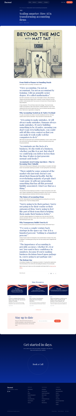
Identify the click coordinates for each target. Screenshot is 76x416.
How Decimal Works (59, 391)
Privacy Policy (54, 411)
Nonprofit (43, 400)
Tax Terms (67, 411)
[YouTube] (9, 391)
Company (46, 2)
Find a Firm (58, 398)
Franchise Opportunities (60, 400)
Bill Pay (29, 393)
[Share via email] (56, 273)
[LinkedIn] (7, 391)
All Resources (38, 309)
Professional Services (45, 398)
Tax (28, 391)
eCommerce (44, 389)
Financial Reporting (31, 398)
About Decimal (58, 389)
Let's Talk (70, 2)
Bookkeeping (30, 389)
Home (30, 2)
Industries (40, 2)
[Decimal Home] (15, 2)
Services (34, 2)
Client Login (63, 2)
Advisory (29, 402)
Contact (57, 404)
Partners (57, 393)
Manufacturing (44, 402)
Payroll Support (30, 400)
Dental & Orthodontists (45, 393)
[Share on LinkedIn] (51, 273)
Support (57, 402)
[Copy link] (49, 273)
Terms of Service (61, 411)
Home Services (44, 391)
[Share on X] (53, 273)
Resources (24, 7)
